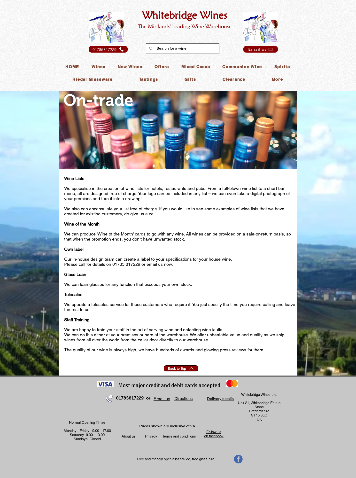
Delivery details (220, 398)
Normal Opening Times (87, 422)
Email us (162, 398)
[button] (98, 67)
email (152, 264)
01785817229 (130, 398)
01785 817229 (126, 264)
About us (129, 436)
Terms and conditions (179, 436)
